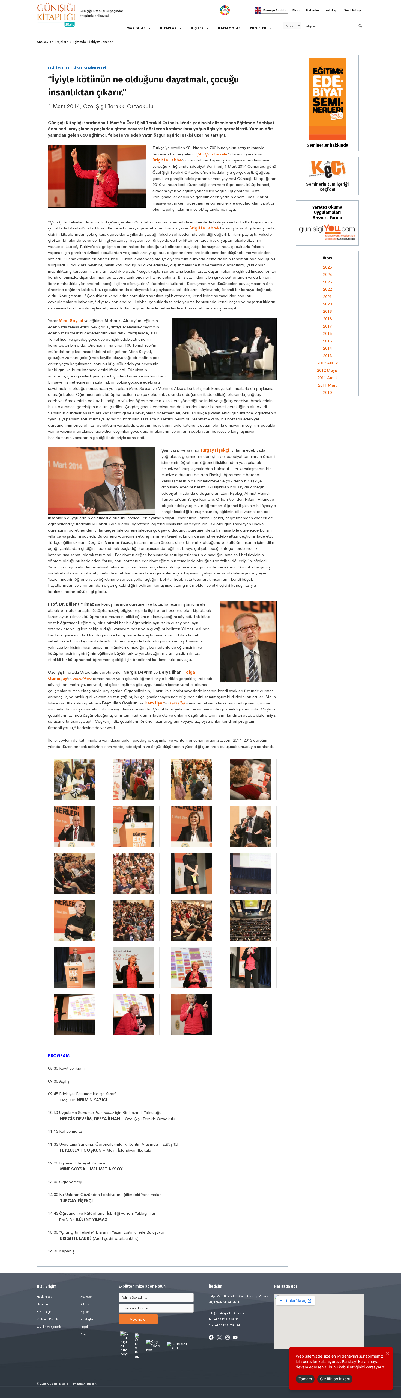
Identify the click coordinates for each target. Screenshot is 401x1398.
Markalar (86, 1297)
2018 (327, 318)
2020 (327, 303)
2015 (327, 340)
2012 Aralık (327, 362)
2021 (327, 296)
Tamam (305, 1378)
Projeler (85, 1327)
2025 (327, 267)
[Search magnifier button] (360, 26)
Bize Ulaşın (44, 1312)
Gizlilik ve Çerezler (50, 1327)
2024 (327, 274)
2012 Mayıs (327, 370)
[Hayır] (387, 1353)
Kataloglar (86, 1319)
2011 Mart (327, 385)
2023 (327, 281)
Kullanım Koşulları (48, 1319)
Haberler (42, 1304)
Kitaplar (85, 1304)
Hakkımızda (44, 1297)
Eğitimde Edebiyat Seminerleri (77, 68)
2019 (327, 311)
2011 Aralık (327, 377)
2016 (327, 333)
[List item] (211, 1337)
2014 (327, 348)
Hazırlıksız (82, 678)
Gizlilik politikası (335, 1378)
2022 (327, 289)
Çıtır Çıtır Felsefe (211, 154)
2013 (327, 355)
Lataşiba (177, 703)
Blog (83, 1334)
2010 (327, 392)
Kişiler (84, 1312)
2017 (327, 326)
